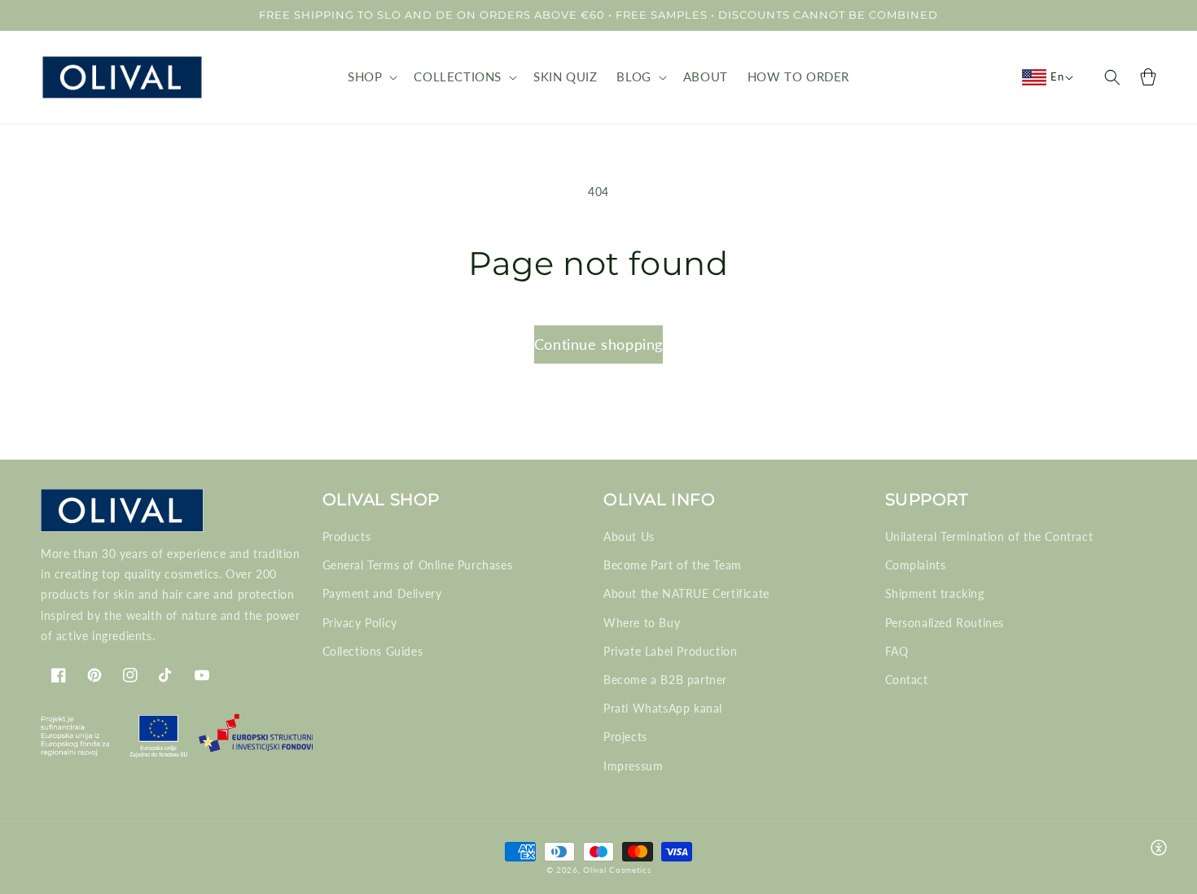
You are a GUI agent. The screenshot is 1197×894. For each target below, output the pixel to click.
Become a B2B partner (665, 680)
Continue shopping (598, 344)
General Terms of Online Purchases (417, 565)
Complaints (915, 565)
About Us (629, 536)
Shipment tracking (934, 593)
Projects (625, 737)
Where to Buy (641, 623)
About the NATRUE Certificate (686, 593)
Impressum (633, 766)
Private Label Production (670, 651)
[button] (371, 77)
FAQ (897, 651)
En (1056, 76)
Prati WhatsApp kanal (662, 708)
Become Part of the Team (672, 565)
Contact (906, 680)
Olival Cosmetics (617, 869)
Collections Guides (372, 651)
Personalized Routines (945, 623)
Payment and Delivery (382, 593)
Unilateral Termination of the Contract (989, 536)
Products (346, 536)
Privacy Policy (359, 623)
